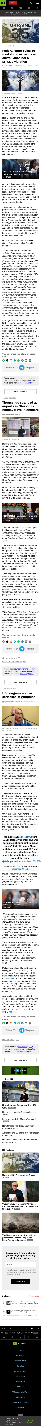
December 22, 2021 (20, 869)
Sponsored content (20, 1371)
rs (32, 1328)
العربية (3, 1328)
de (22, 1328)
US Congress (8, 1040)
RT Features (8, 1150)
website (12, 1012)
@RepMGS (26, 837)
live (12, 3)
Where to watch (20, 1361)
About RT (20, 1387)
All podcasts (34, 1296)
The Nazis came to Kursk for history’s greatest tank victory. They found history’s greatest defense (19, 1237)
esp (10, 1328)
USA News (12, 46)
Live (20, 1350)
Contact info (20, 1397)
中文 (38, 1328)
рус (16, 1328)
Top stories (7, 1079)
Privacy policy (20, 1381)
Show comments (20, 391)
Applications (20, 1355)
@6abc (6, 861)
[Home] (3, 3)
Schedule (20, 1366)
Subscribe (20, 1281)
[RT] (5, 1333)
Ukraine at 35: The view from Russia (18, 1175)
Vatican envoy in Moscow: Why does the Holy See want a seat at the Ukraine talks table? (20, 1206)
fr (27, 1328)
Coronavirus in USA (11, 658)
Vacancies (20, 1407)
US (24, 662)
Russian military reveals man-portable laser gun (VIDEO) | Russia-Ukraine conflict (20, 13)
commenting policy (25, 378)
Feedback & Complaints (20, 1402)
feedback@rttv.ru (26, 383)
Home (6, 46)
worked (9, 978)
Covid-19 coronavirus (12, 662)
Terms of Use (20, 1376)
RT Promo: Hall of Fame (20, 1392)
